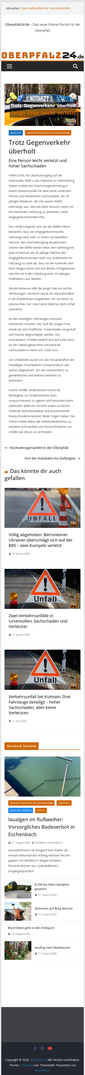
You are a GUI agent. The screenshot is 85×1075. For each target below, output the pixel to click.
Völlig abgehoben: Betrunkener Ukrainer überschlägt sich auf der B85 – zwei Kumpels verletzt (40, 540)
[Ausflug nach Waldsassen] (18, 950)
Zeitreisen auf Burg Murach (54, 908)
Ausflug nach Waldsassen (52, 947)
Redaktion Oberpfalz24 (48, 842)
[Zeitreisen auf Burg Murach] (18, 911)
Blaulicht (15, 132)
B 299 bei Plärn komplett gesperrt (52, 887)
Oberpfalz (64, 803)
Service (41, 810)
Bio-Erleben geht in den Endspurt (31, 928)
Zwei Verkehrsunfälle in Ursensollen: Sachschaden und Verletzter (38, 621)
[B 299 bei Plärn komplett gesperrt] (18, 890)
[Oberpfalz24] (42, 54)
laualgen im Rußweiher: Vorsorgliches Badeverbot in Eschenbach (41, 827)
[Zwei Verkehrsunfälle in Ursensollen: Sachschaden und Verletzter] (42, 572)
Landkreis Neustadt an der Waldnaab (48, 132)
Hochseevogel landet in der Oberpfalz (39, 447)
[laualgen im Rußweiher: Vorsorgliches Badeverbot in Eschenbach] (42, 777)
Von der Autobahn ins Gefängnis (50, 458)
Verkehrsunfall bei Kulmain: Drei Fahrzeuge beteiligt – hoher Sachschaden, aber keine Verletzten (39, 705)
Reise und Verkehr (20, 810)
